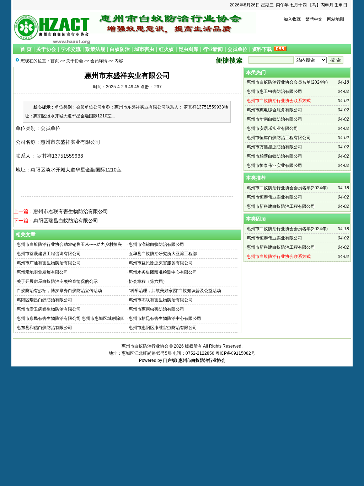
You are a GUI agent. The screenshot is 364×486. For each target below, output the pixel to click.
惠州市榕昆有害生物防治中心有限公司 (165, 318)
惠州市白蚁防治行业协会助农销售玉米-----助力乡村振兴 (69, 244)
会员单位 (237, 49)
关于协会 (46, 49)
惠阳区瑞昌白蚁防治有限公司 (65, 220)
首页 (54, 60)
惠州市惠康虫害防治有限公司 (156, 309)
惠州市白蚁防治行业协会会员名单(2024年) (287, 82)
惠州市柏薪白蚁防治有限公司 (274, 156)
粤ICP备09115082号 (235, 353)
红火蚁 (166, 49)
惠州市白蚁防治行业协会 (201, 360)
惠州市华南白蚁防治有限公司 (274, 119)
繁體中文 (313, 19)
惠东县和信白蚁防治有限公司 (44, 327)
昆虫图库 (188, 49)
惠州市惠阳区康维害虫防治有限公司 (163, 327)
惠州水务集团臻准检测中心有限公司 (163, 272)
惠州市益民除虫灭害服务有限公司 (161, 262)
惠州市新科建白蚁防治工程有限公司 (281, 206)
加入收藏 (292, 19)
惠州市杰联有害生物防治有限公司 (70, 211)
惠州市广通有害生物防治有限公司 (49, 262)
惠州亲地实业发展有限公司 (42, 272)
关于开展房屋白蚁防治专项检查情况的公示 (57, 281)
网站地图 (335, 19)
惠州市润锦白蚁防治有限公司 (156, 244)
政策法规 (95, 49)
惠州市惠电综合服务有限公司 (274, 109)
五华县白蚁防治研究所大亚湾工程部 (163, 253)
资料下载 (262, 49)
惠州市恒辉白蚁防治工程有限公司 (279, 137)
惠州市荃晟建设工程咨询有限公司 (49, 253)
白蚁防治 (120, 49)
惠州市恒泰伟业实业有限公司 (274, 165)
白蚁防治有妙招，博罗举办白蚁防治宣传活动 (59, 290)
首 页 (26, 49)
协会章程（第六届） (148, 281)
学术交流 (71, 49)
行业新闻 (213, 49)
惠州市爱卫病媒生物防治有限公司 (49, 309)
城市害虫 (144, 49)
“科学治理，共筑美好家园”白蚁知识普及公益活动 (175, 290)
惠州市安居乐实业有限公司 (272, 128)
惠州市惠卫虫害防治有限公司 (274, 91)
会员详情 (98, 60)
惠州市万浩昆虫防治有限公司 (274, 146)
